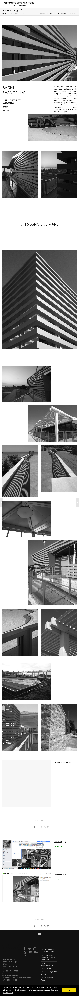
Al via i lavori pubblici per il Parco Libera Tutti (48, 957)
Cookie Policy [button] (8, 993)
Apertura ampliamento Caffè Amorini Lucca (47, 965)
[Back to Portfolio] (39, 934)
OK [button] (69, 990)
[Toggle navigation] (74, 3)
